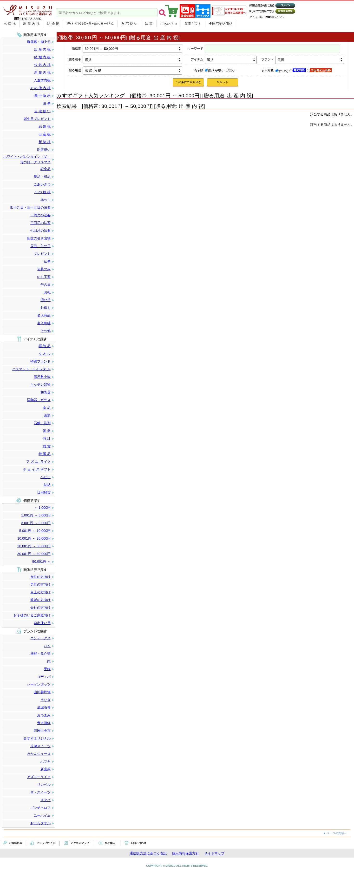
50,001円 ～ (41, 561)
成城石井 (44, 707)
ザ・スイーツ (40, 792)
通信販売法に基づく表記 (148, 853)
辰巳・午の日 (40, 246)
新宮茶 (45, 769)
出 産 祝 (10, 24)
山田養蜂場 (42, 692)
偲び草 (45, 300)
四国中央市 (42, 731)
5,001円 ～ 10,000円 (35, 531)
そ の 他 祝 (42, 192)
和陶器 (45, 392)
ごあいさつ (168, 24)
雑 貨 (47, 446)
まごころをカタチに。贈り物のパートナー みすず (28, 9)
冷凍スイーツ (40, 746)
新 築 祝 (45, 142)
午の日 (45, 284)
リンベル (44, 784)
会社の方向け (40, 607)
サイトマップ (214, 853)
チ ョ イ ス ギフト (37, 469)
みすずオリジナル (37, 738)
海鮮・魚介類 (40, 653)
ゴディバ (44, 677)
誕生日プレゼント (37, 119)
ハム (47, 646)
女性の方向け (40, 577)
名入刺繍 (44, 323)
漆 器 (47, 431)
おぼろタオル (40, 823)
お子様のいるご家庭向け (32, 615)
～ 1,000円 (42, 507)
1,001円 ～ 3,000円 (36, 515)
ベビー (45, 477)
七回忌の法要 (40, 230)
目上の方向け (40, 592)
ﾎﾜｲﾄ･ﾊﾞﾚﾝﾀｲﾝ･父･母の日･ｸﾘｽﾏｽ (90, 24)
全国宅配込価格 (220, 24)
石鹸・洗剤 (42, 423)
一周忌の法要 (40, 215)
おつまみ (44, 715)
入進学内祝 (42, 80)
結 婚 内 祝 (42, 57)
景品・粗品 (42, 176)
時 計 (47, 438)
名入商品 (44, 315)
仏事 (47, 261)
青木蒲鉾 (44, 723)
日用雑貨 (44, 492)
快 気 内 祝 (42, 65)
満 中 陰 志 (42, 96)
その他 (45, 331)
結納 (47, 485)
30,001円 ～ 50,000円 (34, 554)
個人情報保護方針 (185, 853)
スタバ (45, 800)
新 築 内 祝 (42, 72)
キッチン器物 (40, 384)
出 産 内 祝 (31, 24)
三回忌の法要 (40, 223)
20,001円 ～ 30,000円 (34, 546)
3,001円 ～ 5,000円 (36, 523)
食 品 (47, 408)
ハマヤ (45, 761)
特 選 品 (45, 454)
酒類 (47, 415)
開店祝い (44, 150)
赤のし (45, 200)
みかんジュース (39, 754)
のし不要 (44, 277)
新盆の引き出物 (39, 238)
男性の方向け (40, 584)
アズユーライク (39, 777)
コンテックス (40, 638)
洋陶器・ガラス (39, 400)
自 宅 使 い (129, 24)
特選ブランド (40, 361)
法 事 (149, 24)
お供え (45, 308)
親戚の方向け (40, 600)
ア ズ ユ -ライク (38, 461)
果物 (47, 669)
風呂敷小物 (42, 377)
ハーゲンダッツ (39, 684)
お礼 (47, 292)
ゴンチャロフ (40, 808)
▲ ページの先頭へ (335, 833)
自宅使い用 (42, 623)
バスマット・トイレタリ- (31, 369)
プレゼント (42, 254)
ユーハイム (42, 815)
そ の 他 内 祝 (40, 88)
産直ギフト (192, 24)
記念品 (45, 169)
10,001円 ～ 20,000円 (34, 538)
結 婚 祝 (53, 24)
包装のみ (44, 269)
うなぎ (45, 700)
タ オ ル (45, 354)
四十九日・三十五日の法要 (30, 207)
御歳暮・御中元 (39, 42)
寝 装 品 (45, 346)
